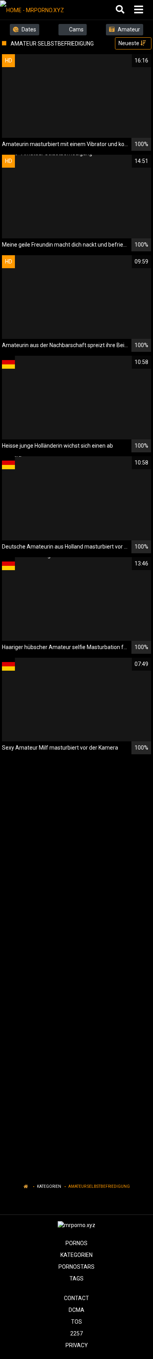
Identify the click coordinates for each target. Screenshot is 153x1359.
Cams (76, 29)
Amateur (128, 29)
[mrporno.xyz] (40, 10)
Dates (28, 29)
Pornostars (76, 1267)
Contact (76, 1298)
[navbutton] (139, 9)
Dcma (76, 1310)
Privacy (77, 1345)
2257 (76, 1333)
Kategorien (49, 1186)
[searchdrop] (121, 9)
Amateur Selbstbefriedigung (99, 1186)
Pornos (76, 1243)
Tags (76, 1278)
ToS (76, 1322)
